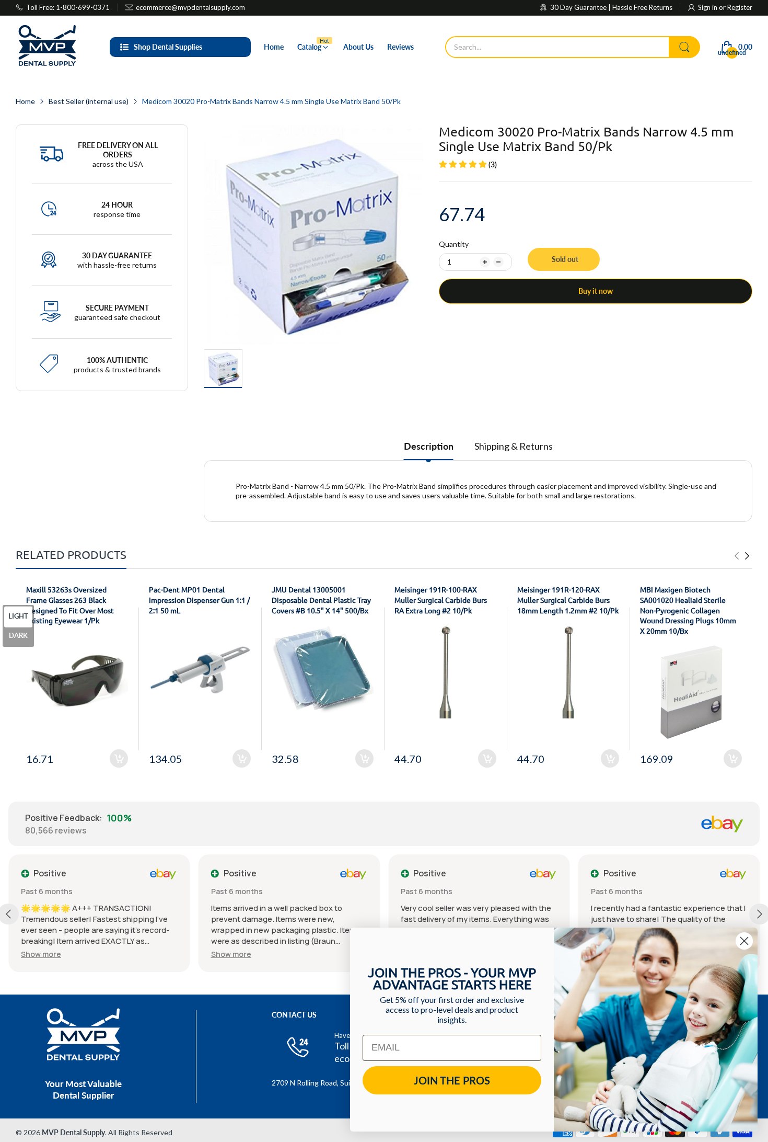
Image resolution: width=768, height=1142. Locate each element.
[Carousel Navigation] (741, 556)
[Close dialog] (744, 941)
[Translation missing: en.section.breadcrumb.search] (684, 47)
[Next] (736, 556)
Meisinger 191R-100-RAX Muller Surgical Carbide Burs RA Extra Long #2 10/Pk (440, 599)
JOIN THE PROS (452, 1080)
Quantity (454, 243)
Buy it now (595, 291)
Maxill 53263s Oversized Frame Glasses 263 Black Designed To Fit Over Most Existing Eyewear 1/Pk (70, 605)
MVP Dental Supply (73, 1132)
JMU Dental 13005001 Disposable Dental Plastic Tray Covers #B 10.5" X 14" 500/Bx (321, 599)
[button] (41, 954)
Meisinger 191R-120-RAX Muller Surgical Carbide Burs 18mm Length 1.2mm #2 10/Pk (568, 599)
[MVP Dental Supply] (47, 47)
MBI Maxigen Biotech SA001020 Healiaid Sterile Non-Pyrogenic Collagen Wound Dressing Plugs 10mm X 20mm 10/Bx (688, 610)
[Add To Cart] (119, 758)
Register (739, 7)
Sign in (708, 7)
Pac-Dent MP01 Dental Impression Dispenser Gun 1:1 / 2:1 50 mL (199, 599)
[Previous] (747, 556)
